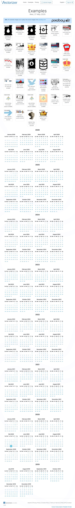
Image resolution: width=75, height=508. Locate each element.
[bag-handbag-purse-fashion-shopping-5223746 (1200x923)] (43, 81)
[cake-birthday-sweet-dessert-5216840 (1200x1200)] (43, 98)
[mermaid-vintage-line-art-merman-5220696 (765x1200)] (20, 64)
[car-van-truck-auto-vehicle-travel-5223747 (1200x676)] (20, 81)
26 (7, 146)
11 (5, 142)
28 (11, 146)
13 (9, 142)
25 (5, 146)
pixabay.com (42, 19)
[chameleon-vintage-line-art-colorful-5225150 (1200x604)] (20, 111)
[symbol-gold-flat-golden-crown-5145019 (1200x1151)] (67, 62)
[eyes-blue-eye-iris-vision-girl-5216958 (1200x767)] (8, 81)
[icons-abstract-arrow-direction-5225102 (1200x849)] (8, 112)
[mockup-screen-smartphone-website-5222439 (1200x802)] (20, 97)
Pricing (37, 2)
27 (9, 146)
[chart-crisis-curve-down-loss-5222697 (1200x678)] (55, 60)
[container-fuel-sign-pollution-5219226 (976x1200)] (32, 30)
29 (12, 146)
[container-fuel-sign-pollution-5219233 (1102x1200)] (43, 29)
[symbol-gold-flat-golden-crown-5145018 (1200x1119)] (32, 46)
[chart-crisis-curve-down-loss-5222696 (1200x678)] (20, 27)
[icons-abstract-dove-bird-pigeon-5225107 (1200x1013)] (32, 82)
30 (15, 146)
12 (7, 142)
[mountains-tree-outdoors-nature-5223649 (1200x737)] (55, 96)
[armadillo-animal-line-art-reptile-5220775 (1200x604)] (67, 96)
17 (16, 142)
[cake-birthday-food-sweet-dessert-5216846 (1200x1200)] (8, 98)
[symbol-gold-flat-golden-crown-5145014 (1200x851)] (43, 112)
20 (9, 144)
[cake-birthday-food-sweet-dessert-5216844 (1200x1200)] (32, 98)
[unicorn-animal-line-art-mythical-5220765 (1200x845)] (55, 28)
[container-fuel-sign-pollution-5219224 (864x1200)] (43, 64)
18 (5, 144)
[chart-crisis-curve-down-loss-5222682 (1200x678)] (8, 60)
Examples (30, 2)
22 (12, 144)
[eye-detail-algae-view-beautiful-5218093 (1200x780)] (8, 45)
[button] (62, 2)
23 (15, 144)
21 (11, 144)
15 (20, 142)
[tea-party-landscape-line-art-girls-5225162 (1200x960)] (55, 82)
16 (22, 142)
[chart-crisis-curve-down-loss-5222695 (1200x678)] (67, 27)
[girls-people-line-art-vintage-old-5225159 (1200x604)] (67, 80)
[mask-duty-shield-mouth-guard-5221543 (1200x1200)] (67, 46)
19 (7, 144)
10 (17, 140)
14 (11, 142)
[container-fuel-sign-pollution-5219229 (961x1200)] (32, 63)
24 (17, 144)
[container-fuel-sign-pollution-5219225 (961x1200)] (8, 30)
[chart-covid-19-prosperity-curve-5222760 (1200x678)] (55, 45)
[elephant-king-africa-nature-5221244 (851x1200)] (32, 115)
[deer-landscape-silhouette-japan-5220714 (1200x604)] (20, 44)
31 (17, 146)
